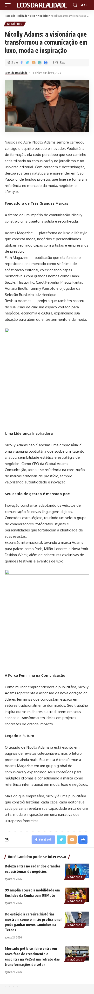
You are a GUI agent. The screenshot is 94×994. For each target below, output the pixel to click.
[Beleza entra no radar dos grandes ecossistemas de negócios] (77, 871)
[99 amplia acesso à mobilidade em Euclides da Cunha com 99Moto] (77, 895)
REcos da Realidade (40, 5)
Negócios (14, 24)
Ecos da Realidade (16, 73)
